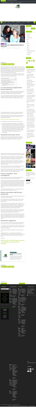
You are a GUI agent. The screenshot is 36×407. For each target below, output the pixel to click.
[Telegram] (7, 64)
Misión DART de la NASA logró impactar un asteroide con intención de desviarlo (12, 242)
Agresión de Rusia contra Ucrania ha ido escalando (23, 290)
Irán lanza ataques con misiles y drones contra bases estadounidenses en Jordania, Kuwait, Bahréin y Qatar (31, 125)
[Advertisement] (19, 14)
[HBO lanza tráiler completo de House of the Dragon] (19, 332)
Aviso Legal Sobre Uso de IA (24, 405)
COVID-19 (4, 301)
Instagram (4, 316)
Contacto (16, 2)
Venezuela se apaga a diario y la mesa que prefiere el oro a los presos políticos (31, 76)
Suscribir (28, 180)
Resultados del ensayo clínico (6, 80)
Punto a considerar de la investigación (7, 81)
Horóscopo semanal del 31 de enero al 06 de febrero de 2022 (23, 299)
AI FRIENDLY (20, 2)
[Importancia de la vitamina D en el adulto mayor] (28, 161)
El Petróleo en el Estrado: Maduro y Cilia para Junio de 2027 (31, 106)
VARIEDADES (5, 296)
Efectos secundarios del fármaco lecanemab (8, 82)
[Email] (11, 64)
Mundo (9, 22)
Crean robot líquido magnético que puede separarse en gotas (4, 283)
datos (23, 177)
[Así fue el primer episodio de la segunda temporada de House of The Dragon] (19, 312)
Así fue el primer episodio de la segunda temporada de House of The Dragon (23, 309)
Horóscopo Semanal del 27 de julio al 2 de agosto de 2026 (31, 101)
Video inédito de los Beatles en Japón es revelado (22, 283)
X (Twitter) (4, 315)
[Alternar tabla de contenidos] (15, 78)
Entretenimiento (18, 22)
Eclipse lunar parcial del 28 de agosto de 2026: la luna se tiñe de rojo (31, 71)
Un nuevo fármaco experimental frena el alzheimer (9, 79)
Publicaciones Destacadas (31, 50)
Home (28, 39)
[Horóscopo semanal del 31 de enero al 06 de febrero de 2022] (19, 301)
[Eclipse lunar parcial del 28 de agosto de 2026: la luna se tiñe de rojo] (28, 146)
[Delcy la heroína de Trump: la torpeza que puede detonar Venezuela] (33, 161)
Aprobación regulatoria (5, 83)
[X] (3, 64)
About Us (4, 312)
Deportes (12, 22)
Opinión (24, 22)
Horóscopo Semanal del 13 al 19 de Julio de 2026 (31, 131)
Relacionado (4, 85)
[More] (13, 64)
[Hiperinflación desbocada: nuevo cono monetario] (19, 321)
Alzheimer (5, 281)
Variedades (28, 22)
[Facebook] (2, 64)
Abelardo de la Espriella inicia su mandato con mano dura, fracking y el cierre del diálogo (20, 0)
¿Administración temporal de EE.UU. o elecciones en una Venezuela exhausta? (31, 119)
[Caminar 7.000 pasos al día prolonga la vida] (28, 156)
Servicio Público (29, 52)
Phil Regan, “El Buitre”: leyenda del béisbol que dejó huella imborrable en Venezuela (31, 135)
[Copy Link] (9, 64)
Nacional (4, 22)
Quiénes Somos (12, 2)
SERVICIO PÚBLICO (5, 299)
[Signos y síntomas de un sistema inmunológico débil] (28, 151)
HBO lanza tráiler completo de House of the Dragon (23, 330)
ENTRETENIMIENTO (5, 298)
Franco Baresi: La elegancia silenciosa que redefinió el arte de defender (31, 96)
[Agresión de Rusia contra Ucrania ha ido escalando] (19, 292)
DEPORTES (4, 297)
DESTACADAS (5, 300)
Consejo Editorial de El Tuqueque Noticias (8, 84)
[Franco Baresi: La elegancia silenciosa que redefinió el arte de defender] (11, 392)
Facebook (4, 317)
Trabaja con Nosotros (32, 405)
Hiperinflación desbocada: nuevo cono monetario (23, 321)
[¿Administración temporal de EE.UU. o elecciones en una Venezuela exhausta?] (33, 165)
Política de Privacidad (15, 405)
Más (5, 43)
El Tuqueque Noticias (14, 296)
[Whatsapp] (5, 64)
